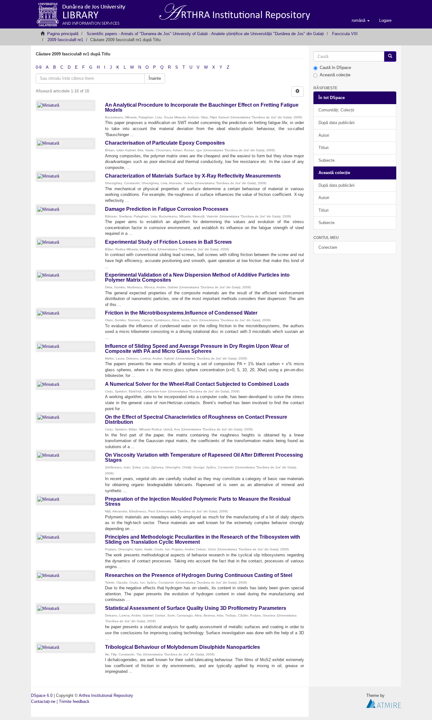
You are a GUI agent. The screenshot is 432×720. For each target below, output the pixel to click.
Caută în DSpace (335, 67)
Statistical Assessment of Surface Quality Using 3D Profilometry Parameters (195, 608)
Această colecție (335, 74)
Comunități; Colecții (336, 110)
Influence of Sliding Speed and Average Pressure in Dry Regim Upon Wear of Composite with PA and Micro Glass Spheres (197, 348)
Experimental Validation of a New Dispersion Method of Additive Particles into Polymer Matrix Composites (197, 277)
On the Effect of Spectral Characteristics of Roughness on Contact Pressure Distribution (196, 419)
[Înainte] (390, 56)
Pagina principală (62, 33)
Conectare (327, 247)
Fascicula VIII (345, 33)
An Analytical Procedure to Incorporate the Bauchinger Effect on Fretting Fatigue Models (202, 107)
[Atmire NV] (383, 703)
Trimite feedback (74, 701)
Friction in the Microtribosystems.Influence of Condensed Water (181, 313)
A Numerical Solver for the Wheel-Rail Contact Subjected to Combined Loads (197, 384)
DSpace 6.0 (41, 695)
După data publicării (336, 122)
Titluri (323, 147)
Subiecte (326, 160)
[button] (360, 20)
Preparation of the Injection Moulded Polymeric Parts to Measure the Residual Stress (197, 501)
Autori (323, 135)
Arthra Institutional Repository (106, 695)
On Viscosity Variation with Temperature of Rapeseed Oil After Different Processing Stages (204, 457)
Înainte (155, 78)
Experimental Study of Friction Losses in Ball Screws (168, 242)
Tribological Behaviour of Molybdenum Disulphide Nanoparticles (182, 647)
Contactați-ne (43, 701)
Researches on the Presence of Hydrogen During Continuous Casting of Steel (198, 575)
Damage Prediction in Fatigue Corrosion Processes (166, 209)
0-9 (38, 67)
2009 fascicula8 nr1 (65, 39)
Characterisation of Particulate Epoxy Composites (165, 143)
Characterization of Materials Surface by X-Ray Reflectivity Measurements (193, 175)
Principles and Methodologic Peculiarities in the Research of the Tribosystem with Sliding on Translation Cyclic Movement (202, 539)
